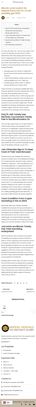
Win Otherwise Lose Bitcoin (13, 45)
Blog (13, 18)
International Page (7, 315)
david (7, 18)
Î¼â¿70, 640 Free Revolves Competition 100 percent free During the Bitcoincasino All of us (17, 30)
